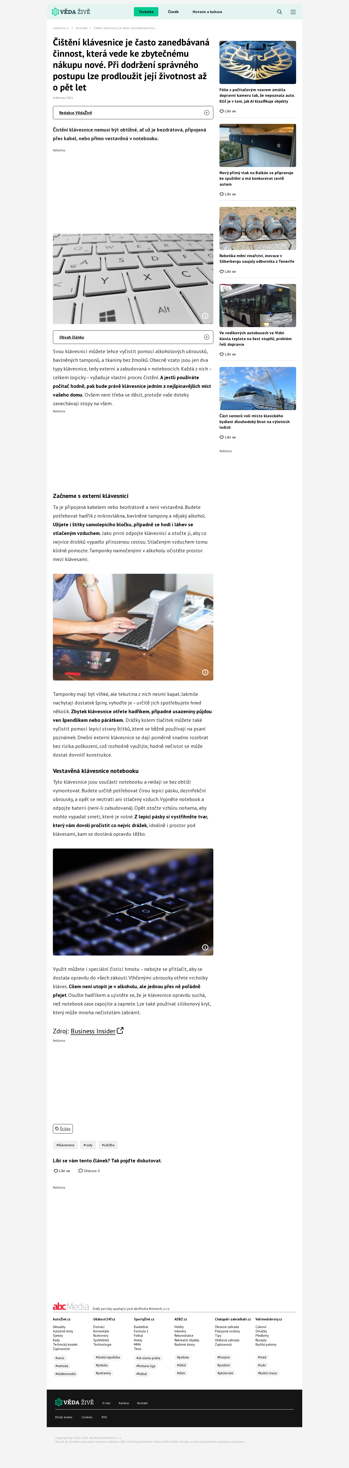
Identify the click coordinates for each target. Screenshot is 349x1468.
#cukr (262, 1365)
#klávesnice (65, 1145)
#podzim (223, 1365)
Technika (146, 11)
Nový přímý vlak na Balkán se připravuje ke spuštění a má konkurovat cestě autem (256, 178)
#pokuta (102, 1365)
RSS (104, 1417)
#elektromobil (65, 1374)
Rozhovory (100, 1335)
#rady (88, 1145)
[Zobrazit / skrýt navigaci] (293, 12)
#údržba (108, 1145)
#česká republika (108, 1357)
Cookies (87, 1417)
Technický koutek (65, 1344)
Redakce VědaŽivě (75, 112)
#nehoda (61, 1366)
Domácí (98, 1327)
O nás (106, 1403)
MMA (137, 1344)
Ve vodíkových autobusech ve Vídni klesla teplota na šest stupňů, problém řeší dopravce (255, 338)
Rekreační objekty (187, 1340)
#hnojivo (223, 1357)
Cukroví (260, 1327)
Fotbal (138, 1335)
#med (262, 1357)
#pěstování (225, 1373)
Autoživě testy (63, 1331)
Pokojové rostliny (227, 1331)
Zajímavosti (61, 1349)
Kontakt (142, 1403)
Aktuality (59, 1327)
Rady (56, 1340)
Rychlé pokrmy (265, 1344)
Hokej (138, 1340)
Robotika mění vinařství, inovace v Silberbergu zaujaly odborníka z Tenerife (256, 258)
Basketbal (141, 1327)
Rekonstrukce (184, 1335)
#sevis (59, 1358)
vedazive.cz (61, 28)
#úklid (181, 1365)
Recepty (260, 1340)
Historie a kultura (207, 11)
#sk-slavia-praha (148, 1358)
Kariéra (124, 1403)
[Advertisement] (133, 187)
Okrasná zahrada (227, 1327)
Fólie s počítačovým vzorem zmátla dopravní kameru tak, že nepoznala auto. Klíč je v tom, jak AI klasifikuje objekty (257, 95)
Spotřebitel (101, 1340)
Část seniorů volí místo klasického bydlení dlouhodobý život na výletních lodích (254, 421)
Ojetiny (58, 1335)
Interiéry (180, 1331)
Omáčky (261, 1331)
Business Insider (93, 1031)
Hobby (179, 1327)
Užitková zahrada (227, 1340)
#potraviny (103, 1373)
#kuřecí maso (267, 1373)
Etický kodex (63, 1417)
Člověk (173, 11)
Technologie (102, 1344)
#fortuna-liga (145, 1366)
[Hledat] (279, 12)
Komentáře (101, 1331)
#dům (181, 1373)
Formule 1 (141, 1331)
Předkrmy (262, 1335)
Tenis (138, 1349)
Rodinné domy (185, 1344)
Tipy (218, 1335)
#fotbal (141, 1374)
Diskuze (91, 1171)
